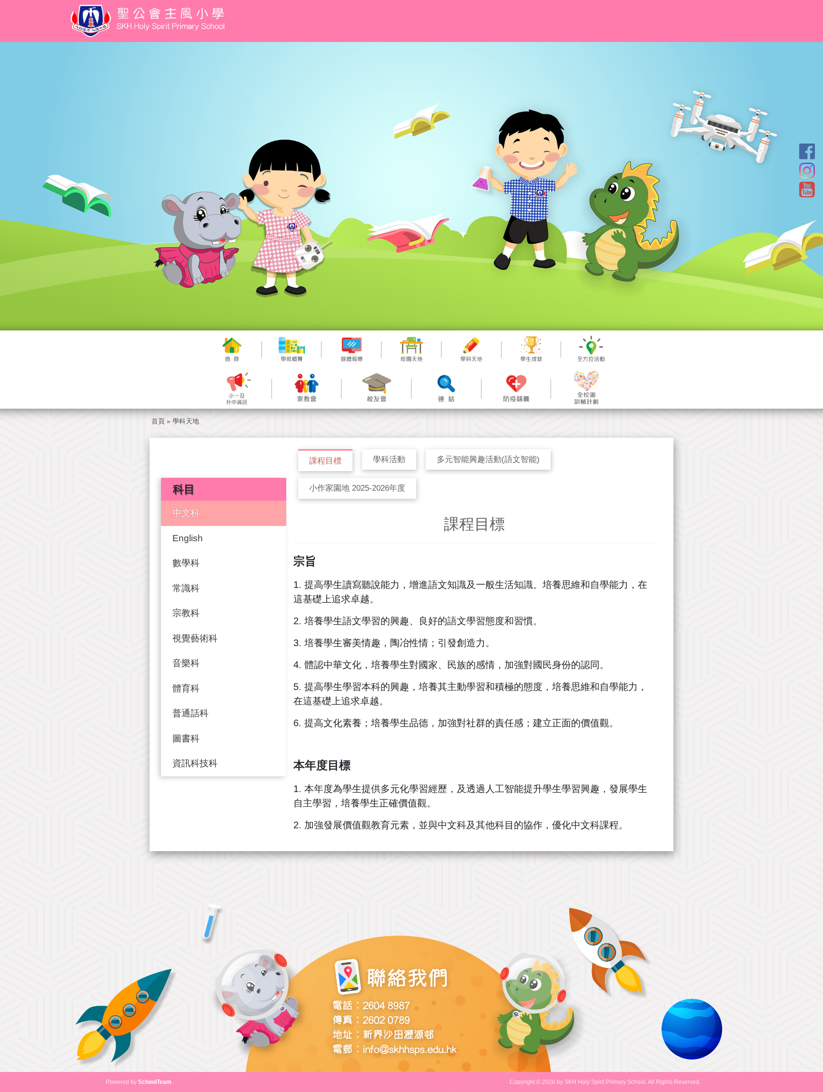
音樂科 (186, 663)
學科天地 (185, 421)
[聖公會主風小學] (149, 21)
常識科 (186, 588)
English (187, 538)
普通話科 (190, 713)
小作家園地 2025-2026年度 (357, 488)
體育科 (186, 688)
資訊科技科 (195, 763)
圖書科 (186, 738)
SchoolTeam (154, 1082)
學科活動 (389, 459)
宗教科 (186, 613)
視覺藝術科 (195, 638)
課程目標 (325, 460)
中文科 (186, 513)
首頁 (158, 421)
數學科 (186, 563)
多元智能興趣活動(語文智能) (488, 459)
